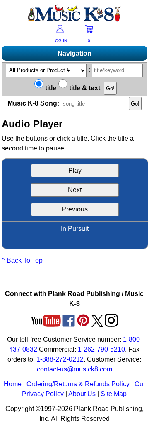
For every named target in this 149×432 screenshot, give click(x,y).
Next (75, 189)
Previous (75, 209)
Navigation (74, 53)
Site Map (114, 393)
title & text (83, 88)
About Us (82, 393)
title (49, 88)
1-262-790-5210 (101, 349)
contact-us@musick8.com (74, 369)
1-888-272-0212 (60, 359)
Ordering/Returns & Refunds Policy (78, 383)
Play (75, 170)
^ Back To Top (22, 260)
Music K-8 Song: (34, 103)
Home (13, 383)
